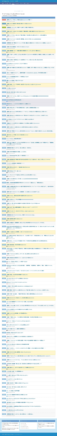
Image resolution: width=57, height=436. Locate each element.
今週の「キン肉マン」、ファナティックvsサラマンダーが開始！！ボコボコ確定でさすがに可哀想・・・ (26, 348)
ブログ (16, 434)
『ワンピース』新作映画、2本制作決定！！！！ (16, 163)
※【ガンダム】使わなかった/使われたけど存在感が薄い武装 (18, 344)
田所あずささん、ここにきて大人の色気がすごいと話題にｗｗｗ (19, 103)
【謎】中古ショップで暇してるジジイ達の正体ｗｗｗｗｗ (17, 134)
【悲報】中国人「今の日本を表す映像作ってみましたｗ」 (17, 274)
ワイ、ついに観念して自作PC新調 (13, 390)
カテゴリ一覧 (23, 423)
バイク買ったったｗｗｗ (11, 88)
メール (13, 434)
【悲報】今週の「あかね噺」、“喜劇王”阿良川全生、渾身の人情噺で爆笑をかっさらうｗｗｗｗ (24, 294)
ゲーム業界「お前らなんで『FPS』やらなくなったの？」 (17, 375)
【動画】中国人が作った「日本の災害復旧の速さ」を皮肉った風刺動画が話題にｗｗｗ (23, 107)
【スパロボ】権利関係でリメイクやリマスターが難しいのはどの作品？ (20, 301)
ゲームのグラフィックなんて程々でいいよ (14, 379)
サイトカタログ (24, 425)
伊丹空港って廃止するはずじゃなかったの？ (15, 332)
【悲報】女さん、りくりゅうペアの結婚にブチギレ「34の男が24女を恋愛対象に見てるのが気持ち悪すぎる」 (27, 240)
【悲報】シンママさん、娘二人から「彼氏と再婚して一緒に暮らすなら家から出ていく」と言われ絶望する (27, 35)
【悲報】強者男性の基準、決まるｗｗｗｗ (14, 218)
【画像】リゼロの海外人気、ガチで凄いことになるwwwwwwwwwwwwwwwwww (22, 178)
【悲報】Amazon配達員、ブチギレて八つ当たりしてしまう (18, 46)
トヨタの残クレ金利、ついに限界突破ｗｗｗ (15, 371)
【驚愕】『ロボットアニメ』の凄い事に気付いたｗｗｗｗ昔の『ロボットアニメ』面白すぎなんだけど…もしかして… (29, 356)
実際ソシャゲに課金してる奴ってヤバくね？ (15, 80)
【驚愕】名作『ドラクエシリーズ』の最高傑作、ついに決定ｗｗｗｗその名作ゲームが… (23, 191)
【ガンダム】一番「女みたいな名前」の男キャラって (17, 386)
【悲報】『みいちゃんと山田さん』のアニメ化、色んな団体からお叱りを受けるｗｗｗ (23, 253)
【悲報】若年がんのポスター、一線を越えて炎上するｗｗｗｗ (18, 167)
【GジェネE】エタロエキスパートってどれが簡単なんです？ (18, 324)
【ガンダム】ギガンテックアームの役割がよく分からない (17, 278)
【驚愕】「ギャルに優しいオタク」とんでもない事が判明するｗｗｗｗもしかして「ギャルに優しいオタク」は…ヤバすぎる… (30, 305)
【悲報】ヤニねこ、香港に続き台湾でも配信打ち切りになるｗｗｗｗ (19, 195)
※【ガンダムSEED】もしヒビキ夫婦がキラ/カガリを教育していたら (19, 309)
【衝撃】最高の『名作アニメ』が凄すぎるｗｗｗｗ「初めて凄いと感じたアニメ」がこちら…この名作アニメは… (28, 290)
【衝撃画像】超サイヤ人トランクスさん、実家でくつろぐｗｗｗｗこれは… (21, 215)
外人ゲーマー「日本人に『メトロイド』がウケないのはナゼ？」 (19, 321)
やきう (28, 3)
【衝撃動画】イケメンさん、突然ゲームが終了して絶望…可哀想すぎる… (20, 27)
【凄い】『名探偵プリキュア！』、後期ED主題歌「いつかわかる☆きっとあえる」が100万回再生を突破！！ (27, 72)
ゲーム (21, 3)
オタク (13, 3)
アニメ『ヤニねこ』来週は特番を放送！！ (14, 138)
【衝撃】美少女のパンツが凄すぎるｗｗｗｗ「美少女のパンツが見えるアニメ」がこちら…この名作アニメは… (27, 115)
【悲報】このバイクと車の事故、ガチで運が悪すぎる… (17, 313)
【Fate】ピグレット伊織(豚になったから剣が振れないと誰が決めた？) (20, 336)
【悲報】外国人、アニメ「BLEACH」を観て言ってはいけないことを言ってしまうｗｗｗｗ (24, 84)
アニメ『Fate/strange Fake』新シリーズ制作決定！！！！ (18, 155)
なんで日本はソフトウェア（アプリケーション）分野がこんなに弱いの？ (20, 119)
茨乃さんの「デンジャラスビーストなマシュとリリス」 (17, 282)
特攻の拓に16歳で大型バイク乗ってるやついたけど (16, 92)
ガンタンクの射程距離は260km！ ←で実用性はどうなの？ (18, 76)
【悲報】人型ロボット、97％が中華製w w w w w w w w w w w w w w (20, 199)
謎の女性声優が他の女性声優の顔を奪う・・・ (15, 100)
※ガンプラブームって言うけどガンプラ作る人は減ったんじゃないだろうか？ (21, 398)
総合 (3, 3)
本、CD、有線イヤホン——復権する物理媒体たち (16, 328)
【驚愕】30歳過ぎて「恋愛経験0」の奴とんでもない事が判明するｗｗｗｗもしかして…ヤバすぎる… (26, 222)
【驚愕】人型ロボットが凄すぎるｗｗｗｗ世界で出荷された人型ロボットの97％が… (22, 127)
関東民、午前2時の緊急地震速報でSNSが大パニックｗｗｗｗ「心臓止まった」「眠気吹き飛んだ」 (25, 182)
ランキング (12, 1)
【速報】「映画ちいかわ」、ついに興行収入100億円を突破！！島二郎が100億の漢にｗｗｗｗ (24, 317)
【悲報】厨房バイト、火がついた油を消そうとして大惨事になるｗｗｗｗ (20, 367)
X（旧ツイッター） (42, 423)
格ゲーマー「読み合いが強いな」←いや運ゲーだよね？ (17, 261)
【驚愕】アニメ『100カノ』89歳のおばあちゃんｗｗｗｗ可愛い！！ (19, 19)
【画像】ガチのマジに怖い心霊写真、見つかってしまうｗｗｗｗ (19, 352)
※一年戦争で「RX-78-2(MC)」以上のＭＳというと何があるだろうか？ (20, 286)
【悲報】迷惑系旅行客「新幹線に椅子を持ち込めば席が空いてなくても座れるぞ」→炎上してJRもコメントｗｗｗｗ (28, 159)
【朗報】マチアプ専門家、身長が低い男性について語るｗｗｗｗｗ (19, 23)
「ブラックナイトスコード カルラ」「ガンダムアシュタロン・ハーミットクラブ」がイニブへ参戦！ (25, 270)
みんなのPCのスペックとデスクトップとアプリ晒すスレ (17, 63)
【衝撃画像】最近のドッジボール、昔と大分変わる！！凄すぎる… (19, 147)
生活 (24, 3)
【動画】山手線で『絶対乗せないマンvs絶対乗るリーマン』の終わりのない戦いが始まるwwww (25, 59)
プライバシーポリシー (25, 428)
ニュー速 (6, 3)
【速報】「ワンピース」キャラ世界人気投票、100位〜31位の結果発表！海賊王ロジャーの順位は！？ (26, 340)
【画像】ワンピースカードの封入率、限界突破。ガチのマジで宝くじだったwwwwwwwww (24, 39)
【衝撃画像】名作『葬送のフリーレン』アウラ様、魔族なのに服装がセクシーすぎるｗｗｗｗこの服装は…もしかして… (29, 42)
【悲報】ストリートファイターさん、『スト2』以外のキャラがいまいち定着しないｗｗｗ (23, 359)
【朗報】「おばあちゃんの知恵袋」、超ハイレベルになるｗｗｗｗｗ (19, 231)
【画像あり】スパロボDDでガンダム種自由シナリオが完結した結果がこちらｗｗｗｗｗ (23, 123)
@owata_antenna (6, 428)
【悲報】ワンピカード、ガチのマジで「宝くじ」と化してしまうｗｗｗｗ (20, 211)
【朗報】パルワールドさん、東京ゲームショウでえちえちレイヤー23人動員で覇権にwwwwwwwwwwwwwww (27, 96)
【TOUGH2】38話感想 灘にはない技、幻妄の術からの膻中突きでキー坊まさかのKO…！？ (24, 363)
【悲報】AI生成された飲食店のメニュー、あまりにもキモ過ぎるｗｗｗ (20, 257)
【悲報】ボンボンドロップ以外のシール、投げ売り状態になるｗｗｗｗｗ (20, 297)
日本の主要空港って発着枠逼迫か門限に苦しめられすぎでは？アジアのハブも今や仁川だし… (24, 406)
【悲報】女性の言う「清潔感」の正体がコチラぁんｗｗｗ (17, 383)
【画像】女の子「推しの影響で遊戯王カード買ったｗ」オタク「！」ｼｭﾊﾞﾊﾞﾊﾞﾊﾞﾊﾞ (22, 207)
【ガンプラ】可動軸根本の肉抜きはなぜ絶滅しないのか (17, 394)
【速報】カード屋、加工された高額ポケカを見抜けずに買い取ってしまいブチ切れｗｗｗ (23, 203)
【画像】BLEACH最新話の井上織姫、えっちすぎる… (17, 151)
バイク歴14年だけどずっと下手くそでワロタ (15, 410)
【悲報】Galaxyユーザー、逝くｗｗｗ (14, 171)
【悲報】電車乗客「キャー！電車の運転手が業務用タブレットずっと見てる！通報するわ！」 (24, 50)
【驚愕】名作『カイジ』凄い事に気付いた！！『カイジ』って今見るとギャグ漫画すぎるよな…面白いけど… (27, 111)
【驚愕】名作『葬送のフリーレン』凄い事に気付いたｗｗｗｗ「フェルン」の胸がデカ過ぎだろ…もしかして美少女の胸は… (30, 131)
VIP (10, 3)
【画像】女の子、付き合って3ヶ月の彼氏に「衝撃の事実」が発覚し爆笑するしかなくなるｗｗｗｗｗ (26, 31)
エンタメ (17, 3)
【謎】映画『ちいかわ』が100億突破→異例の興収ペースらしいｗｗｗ (20, 402)
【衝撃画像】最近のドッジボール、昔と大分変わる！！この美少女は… (20, 414)
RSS (40, 426)
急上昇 (17, 1)
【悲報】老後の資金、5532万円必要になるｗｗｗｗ (16, 244)
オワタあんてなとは (24, 426)
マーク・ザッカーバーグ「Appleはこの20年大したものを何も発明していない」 (22, 174)
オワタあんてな (5, 1)
